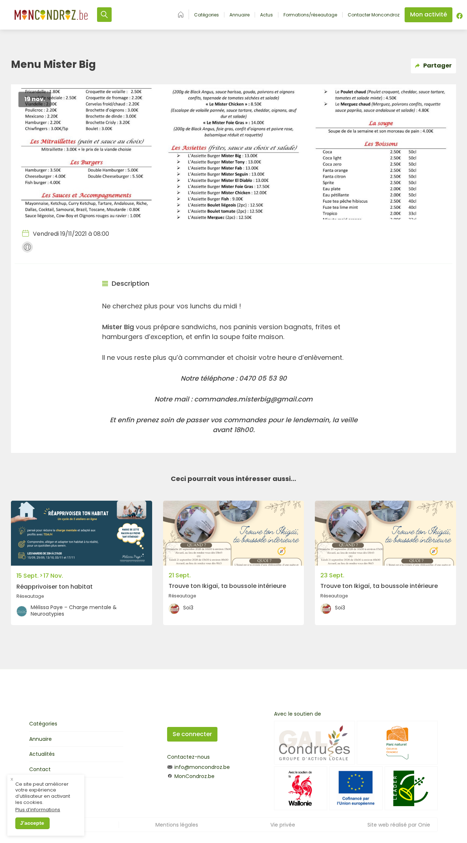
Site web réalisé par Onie (398, 824)
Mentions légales (176, 824)
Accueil (181, 14)
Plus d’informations (37, 810)
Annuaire (239, 15)
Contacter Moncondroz (374, 15)
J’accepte (32, 823)
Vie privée (282, 824)
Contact (40, 769)
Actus (266, 15)
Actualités (42, 754)
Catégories (206, 15)
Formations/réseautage (310, 15)
